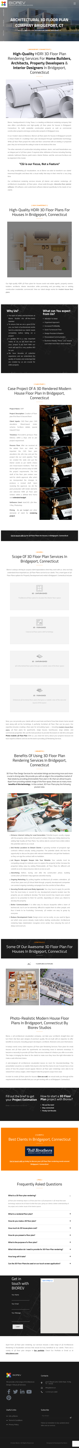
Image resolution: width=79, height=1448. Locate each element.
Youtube (3, 43)
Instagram (3, 12)
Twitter (3, 33)
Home (20, 30)
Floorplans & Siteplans (44, 964)
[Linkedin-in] (22, 1391)
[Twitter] (15, 1391)
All (29, 964)
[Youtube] (29, 1391)
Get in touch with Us (18, 536)
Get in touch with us (17, 1161)
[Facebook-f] (8, 1391)
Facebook (3, 23)
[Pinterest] (8, 1397)
